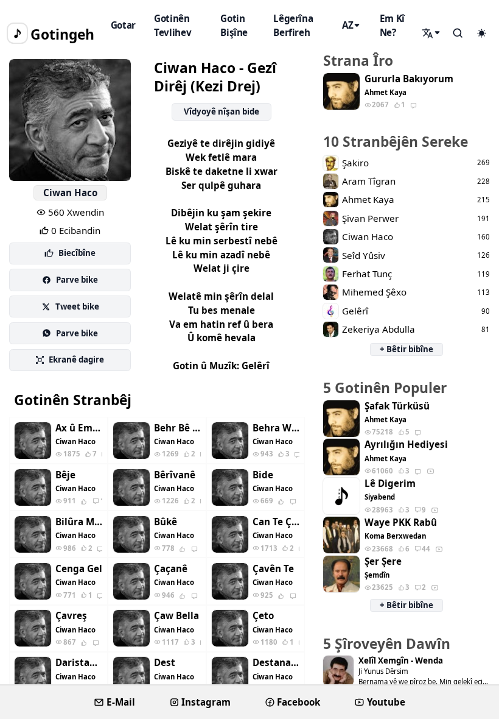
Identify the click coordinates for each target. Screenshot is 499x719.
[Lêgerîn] (432, 33)
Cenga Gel (78, 569)
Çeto (263, 616)
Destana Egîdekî (276, 662)
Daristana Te (78, 662)
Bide (263, 475)
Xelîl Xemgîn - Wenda (400, 661)
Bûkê (165, 522)
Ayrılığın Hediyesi (406, 444)
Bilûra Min (78, 522)
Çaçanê (170, 569)
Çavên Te (273, 569)
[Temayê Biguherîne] (481, 33)
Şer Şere (383, 561)
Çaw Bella (176, 616)
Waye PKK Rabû (401, 522)
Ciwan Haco (70, 192)
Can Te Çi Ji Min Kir (276, 522)
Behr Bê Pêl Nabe (177, 428)
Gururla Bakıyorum (409, 79)
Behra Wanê (276, 428)
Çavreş (71, 616)
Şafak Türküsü (397, 406)
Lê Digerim (390, 483)
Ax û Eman (78, 428)
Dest (164, 662)
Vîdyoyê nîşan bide (221, 111)
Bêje (65, 475)
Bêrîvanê (174, 475)
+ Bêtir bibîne (406, 349)
